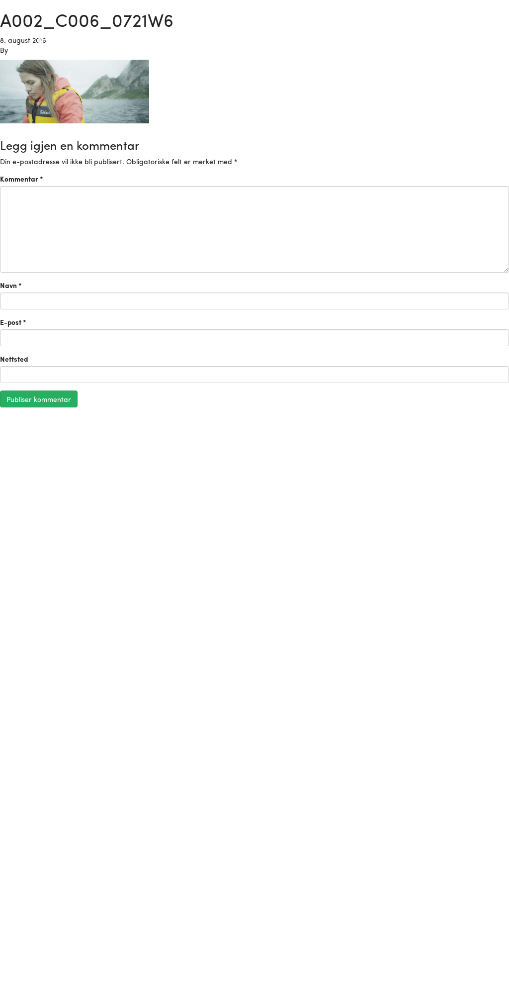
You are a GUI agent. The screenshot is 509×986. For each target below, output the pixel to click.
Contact (478, 38)
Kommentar (21, 179)
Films (441, 38)
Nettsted (14, 359)
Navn (11, 285)
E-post (13, 322)
